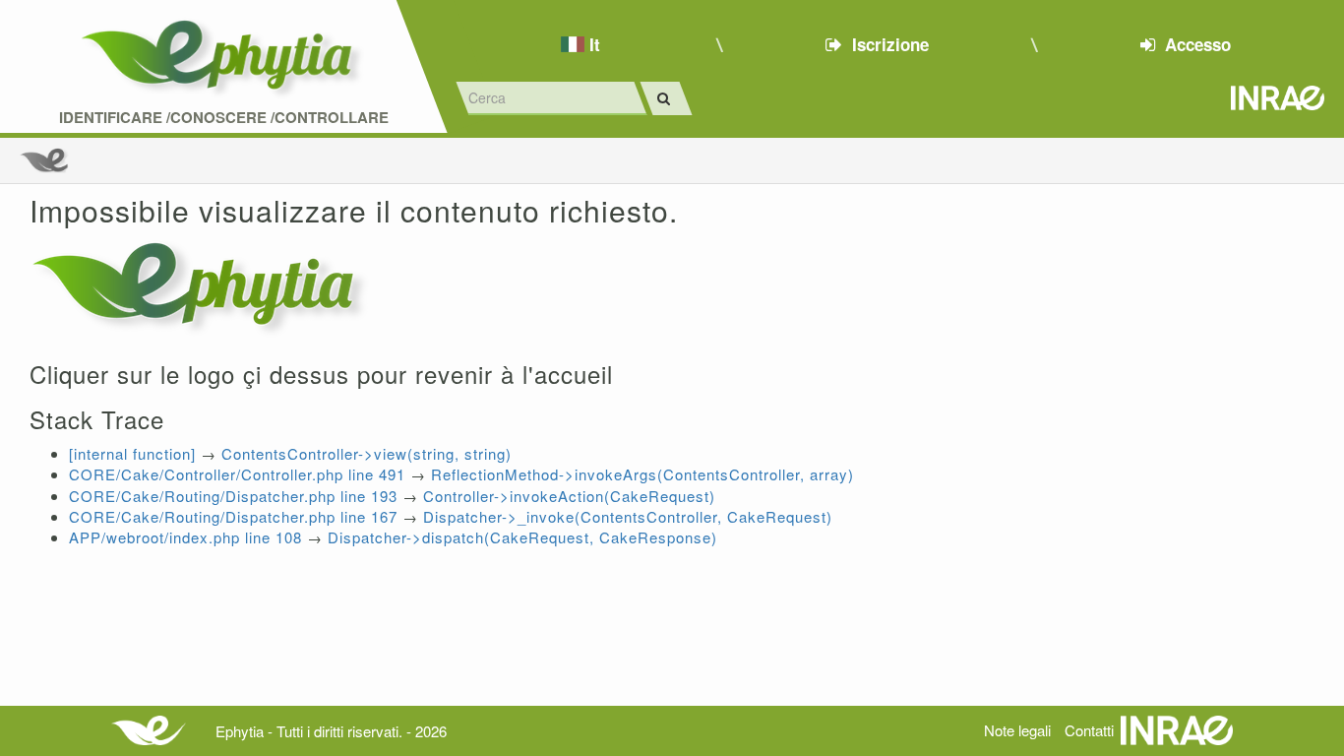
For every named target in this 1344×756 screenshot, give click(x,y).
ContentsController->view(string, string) (366, 453)
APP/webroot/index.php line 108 (185, 537)
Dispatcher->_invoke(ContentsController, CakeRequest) (627, 516)
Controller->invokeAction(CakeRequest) (569, 495)
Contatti (1089, 730)
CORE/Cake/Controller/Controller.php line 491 (237, 474)
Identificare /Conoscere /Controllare (224, 117)
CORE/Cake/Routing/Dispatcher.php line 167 (233, 516)
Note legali (1017, 730)
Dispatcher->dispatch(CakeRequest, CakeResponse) (522, 537)
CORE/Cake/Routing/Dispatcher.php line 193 (233, 495)
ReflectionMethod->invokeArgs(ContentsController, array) (642, 474)
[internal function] (132, 453)
